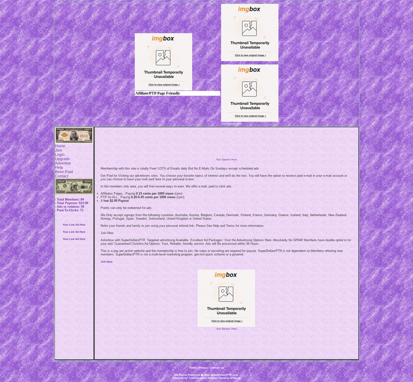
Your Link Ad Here (74, 224)
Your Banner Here (226, 159)
